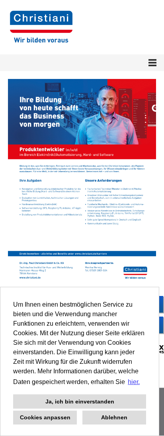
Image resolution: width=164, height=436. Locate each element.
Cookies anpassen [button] (45, 417)
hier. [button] (134, 381)
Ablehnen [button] (114, 417)
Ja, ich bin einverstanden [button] (79, 401)
